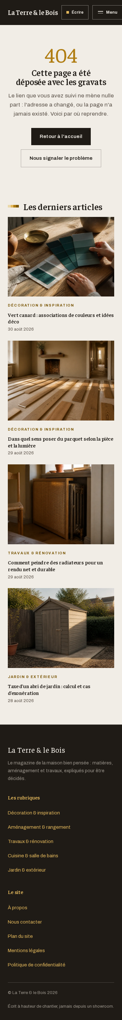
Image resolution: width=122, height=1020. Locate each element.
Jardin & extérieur (27, 870)
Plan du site (20, 936)
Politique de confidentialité (36, 964)
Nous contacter (25, 922)
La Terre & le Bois (33, 12)
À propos (17, 907)
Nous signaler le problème (61, 158)
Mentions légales (26, 950)
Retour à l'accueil (61, 136)
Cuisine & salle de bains (33, 855)
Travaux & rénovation (30, 841)
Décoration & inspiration (34, 812)
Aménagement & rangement (39, 827)
